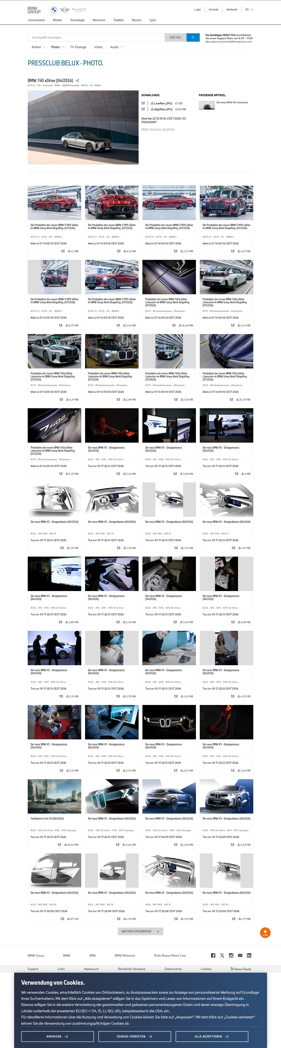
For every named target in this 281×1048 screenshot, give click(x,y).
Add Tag (175, 37)
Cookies (206, 969)
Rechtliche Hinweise (131, 969)
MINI (92, 955)
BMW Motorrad (125, 955)
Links (61, 969)
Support (33, 969)
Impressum (91, 969)
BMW (66, 955)
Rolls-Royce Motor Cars (170, 955)
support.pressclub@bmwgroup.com (231, 41)
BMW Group (36, 955)
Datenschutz (173, 969)
